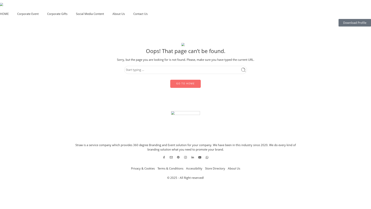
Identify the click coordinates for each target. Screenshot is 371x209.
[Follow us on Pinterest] (178, 157)
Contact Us (140, 14)
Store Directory (215, 168)
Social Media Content (90, 14)
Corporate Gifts (57, 14)
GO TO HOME (185, 83)
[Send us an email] (171, 157)
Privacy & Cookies (143, 168)
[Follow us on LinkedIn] (192, 157)
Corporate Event (28, 14)
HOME (4, 14)
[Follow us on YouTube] (200, 157)
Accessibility (194, 168)
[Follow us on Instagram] (185, 157)
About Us (118, 14)
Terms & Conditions (170, 168)
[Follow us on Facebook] (164, 157)
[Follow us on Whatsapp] (207, 157)
